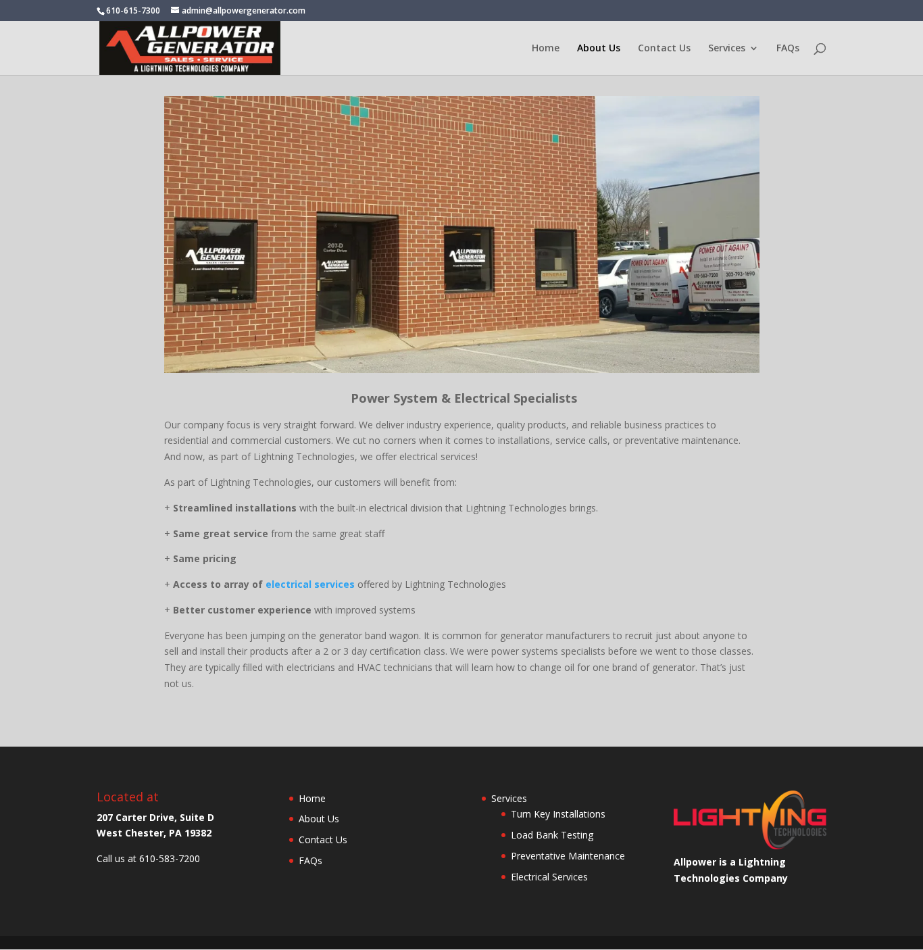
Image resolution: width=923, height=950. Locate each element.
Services (726, 48)
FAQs (787, 48)
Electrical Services (549, 876)
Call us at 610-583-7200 (148, 858)
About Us (598, 48)
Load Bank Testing (552, 834)
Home (545, 48)
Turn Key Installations (558, 813)
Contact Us (664, 48)
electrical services (310, 584)
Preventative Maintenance (568, 855)
